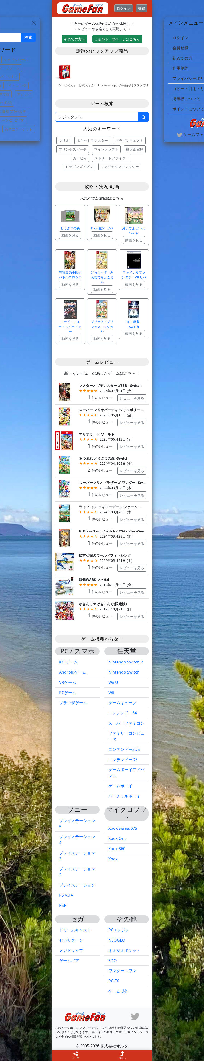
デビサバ (24, 94)
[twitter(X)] (135, 1016)
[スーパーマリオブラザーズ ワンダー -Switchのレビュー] (64, 488)
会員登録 (180, 48)
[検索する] (143, 117)
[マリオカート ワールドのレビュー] (64, 440)
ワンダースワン (122, 970)
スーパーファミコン (126, 723)
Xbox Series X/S (122, 828)
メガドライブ (71, 950)
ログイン (124, 8)
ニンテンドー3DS (124, 749)
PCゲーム (67, 692)
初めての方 (182, 58)
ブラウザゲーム (73, 702)
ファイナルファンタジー (120, 166)
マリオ (64, 140)
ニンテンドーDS (123, 759)
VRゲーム (67, 682)
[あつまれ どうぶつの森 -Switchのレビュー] (64, 464)
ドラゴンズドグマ (79, 166)
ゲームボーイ (120, 786)
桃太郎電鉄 (134, 149)
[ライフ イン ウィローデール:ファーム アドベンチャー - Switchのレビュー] (64, 513)
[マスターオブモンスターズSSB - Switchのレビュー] (64, 391)
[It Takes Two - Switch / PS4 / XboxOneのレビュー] (64, 537)
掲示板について (186, 98)
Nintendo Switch (124, 672)
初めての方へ (74, 39)
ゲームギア (69, 960)
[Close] (34, 23)
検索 (28, 37)
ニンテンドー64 (122, 713)
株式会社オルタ (114, 1046)
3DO (112, 960)
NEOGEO (116, 940)
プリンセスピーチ (73, 149)
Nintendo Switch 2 (125, 662)
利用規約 (180, 68)
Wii (111, 692)
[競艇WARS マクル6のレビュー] (64, 585)
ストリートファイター (111, 158)
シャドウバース (16, 59)
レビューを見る (132, 398)
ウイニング (17, 85)
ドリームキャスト (75, 930)
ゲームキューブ (122, 702)
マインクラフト (106, 149)
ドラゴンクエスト (129, 140)
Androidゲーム (72, 672)
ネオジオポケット (124, 950)
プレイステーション (77, 885)
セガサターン (71, 940)
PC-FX (113, 981)
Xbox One (117, 838)
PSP (62, 905)
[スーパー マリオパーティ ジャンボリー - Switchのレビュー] (64, 416)
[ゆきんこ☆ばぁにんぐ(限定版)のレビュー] (64, 610)
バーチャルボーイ (124, 796)
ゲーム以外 (118, 991)
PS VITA (66, 895)
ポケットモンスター (92, 140)
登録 (141, 8)
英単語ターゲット (19, 129)
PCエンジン (118, 930)
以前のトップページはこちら (117, 39)
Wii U (113, 682)
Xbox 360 (116, 848)
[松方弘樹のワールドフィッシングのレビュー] (64, 561)
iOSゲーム (68, 662)
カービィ (80, 158)
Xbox (113, 859)
